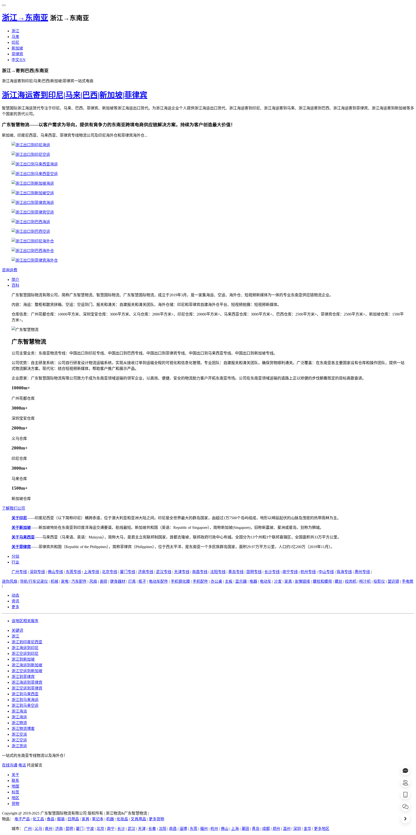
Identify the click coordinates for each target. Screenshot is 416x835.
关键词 (17, 630)
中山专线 (326, 572)
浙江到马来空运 (25, 705)
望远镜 (393, 581)
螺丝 (338, 581)
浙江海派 (19, 711)
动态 (15, 595)
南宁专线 (290, 572)
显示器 (241, 581)
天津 (142, 829)
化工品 (38, 819)
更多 (15, 607)
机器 (110, 819)
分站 (15, 556)
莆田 (245, 829)
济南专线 (145, 572)
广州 (28, 829)
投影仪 (379, 581)
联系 (15, 780)
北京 (100, 829)
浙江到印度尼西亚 (27, 642)
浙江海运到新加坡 (27, 665)
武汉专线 (163, 572)
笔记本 (98, 819)
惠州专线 (362, 572)
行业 (15, 562)
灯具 (132, 581)
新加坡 (17, 48)
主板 (229, 581)
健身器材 (117, 581)
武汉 (131, 829)
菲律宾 (17, 54)
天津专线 (181, 572)
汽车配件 (79, 581)
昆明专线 (254, 572)
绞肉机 (351, 581)
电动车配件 (158, 581)
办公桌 (216, 581)
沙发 (278, 581)
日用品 (73, 819)
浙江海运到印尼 (25, 648)
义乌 (38, 829)
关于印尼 (19, 518)
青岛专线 (236, 572)
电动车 (265, 581)
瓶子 (142, 581)
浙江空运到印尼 (25, 654)
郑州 (276, 829)
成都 (266, 829)
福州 (204, 829)
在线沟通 (9, 765)
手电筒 (407, 581)
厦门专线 (127, 572)
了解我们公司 (13, 508)
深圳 (297, 829)
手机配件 (200, 581)
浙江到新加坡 (23, 659)
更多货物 (156, 819)
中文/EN (19, 60)
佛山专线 (55, 572)
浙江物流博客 (23, 729)
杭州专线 (308, 572)
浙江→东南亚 (25, 17)
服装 (61, 819)
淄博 (183, 829)
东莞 (193, 829)
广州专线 (19, 572)
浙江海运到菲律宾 (27, 682)
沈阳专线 (218, 572)
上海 (235, 829)
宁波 (90, 829)
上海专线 (91, 572)
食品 (50, 819)
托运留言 (34, 765)
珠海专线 (344, 572)
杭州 (214, 829)
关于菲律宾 (21, 547)
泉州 (48, 829)
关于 (15, 775)
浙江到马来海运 (25, 700)
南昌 (173, 829)
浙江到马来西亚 (25, 694)
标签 (15, 792)
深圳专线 (37, 572)
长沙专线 (272, 572)
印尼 (15, 42)
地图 (15, 786)
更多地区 (321, 829)
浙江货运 (19, 746)
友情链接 (302, 581)
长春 (152, 829)
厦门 (80, 829)
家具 (288, 581)
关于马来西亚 (23, 537)
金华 (307, 829)
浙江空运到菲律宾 (27, 688)
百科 (15, 285)
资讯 (15, 601)
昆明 (69, 829)
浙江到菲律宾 (23, 677)
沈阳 (162, 829)
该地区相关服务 (25, 621)
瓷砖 (103, 581)
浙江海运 (19, 717)
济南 (59, 829)
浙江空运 (19, 740)
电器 (253, 581)
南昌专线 (200, 572)
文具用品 (138, 819)
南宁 (111, 829)
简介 (15, 280)
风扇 (93, 581)
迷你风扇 (9, 581)
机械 (54, 581)
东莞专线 (73, 572)
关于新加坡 (21, 527)
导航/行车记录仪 (34, 581)
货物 (15, 804)
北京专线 (109, 572)
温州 (287, 829)
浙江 (15, 31)
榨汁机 (365, 581)
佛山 (224, 829)
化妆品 (122, 819)
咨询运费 (9, 270)
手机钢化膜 (180, 581)
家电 (65, 581)
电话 (22, 765)
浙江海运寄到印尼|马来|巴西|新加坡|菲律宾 (74, 95)
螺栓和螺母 (322, 581)
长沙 (121, 829)
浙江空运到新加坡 (27, 671)
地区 (15, 798)
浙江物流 (19, 723)
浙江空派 (19, 734)
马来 (15, 37)
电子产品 (22, 819)
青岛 (256, 829)
